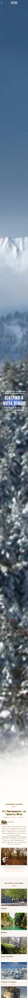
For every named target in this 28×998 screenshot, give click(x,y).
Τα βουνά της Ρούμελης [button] (8, 982)
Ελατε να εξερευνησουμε (14, 869)
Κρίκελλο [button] (4, 908)
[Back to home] (14, 2)
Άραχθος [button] (4, 932)
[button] (1, 2)
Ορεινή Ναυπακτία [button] (7, 956)
